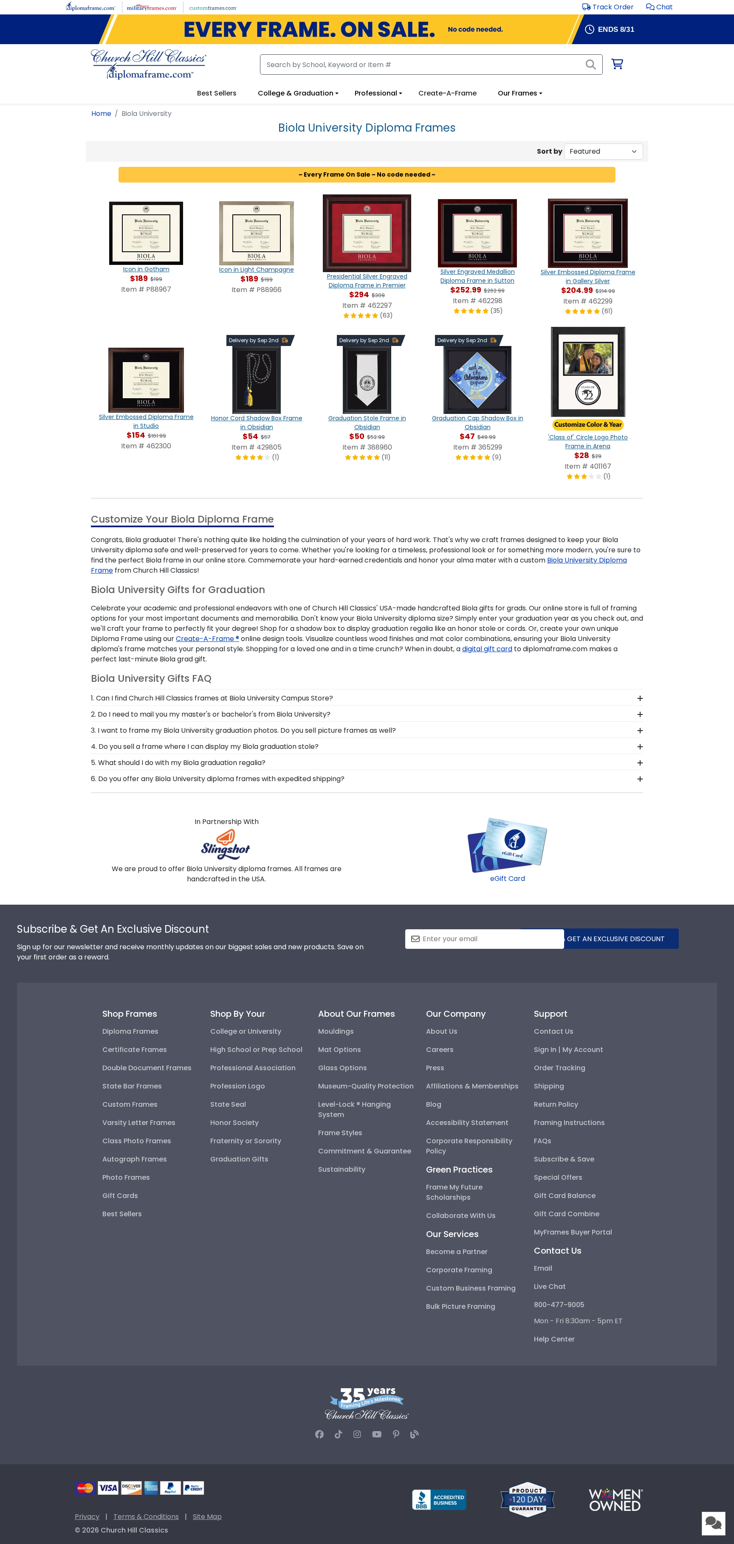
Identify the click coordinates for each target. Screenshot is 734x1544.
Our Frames (517, 93)
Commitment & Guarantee (364, 1151)
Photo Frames (126, 1177)
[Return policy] (527, 1499)
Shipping (549, 1086)
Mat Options (339, 1050)
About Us (441, 1031)
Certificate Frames (134, 1050)
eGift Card (507, 878)
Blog (433, 1104)
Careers (440, 1050)
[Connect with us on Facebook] (319, 1434)
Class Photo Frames (136, 1141)
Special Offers (558, 1177)
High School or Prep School (256, 1050)
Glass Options (342, 1068)
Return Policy (556, 1104)
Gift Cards (120, 1196)
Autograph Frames (134, 1159)
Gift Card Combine (566, 1214)
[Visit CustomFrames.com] (213, 6)
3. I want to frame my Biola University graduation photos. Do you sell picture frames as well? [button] (243, 730)
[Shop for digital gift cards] (508, 844)
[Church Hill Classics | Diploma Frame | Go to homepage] (148, 64)
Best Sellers (122, 1214)
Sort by (549, 151)
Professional (376, 93)
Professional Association (253, 1068)
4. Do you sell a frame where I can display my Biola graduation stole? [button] (205, 746)
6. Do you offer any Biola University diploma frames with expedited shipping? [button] (217, 779)
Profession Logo (237, 1086)
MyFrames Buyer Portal (573, 1232)
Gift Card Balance (565, 1196)
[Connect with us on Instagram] (357, 1434)
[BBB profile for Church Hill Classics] (439, 1499)
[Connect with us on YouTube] (377, 1434)
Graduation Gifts (239, 1159)
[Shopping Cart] (616, 65)
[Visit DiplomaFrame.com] (91, 6)
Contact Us (553, 1031)
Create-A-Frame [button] (447, 93)
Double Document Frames (147, 1068)
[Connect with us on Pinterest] (396, 1434)
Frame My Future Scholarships (454, 1192)
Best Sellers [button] (217, 93)
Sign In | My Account (568, 1050)
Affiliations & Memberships (472, 1086)
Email (543, 1268)
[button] (659, 7)
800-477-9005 (559, 1305)
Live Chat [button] (550, 1286)
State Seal (228, 1104)
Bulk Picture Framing (460, 1306)
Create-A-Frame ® (207, 639)
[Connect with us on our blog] (414, 1434)
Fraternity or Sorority (245, 1141)
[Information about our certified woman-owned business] (616, 1499)
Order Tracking (559, 1068)
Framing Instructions (569, 1123)
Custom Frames (130, 1104)
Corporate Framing (459, 1270)
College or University (245, 1031)
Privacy (87, 1517)
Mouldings (336, 1031)
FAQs (542, 1141)
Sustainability (341, 1169)
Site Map (207, 1517)
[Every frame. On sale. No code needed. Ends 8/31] (367, 29)
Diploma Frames (130, 1031)
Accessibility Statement (467, 1123)
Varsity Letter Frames (138, 1123)
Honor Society (234, 1123)
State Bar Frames (132, 1086)
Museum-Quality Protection (366, 1086)
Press (435, 1068)
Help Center (554, 1339)
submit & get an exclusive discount (599, 939)
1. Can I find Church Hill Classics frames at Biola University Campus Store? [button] (212, 698)
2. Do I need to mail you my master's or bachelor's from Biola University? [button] (210, 714)
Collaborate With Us (461, 1216)
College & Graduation (295, 93)
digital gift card (487, 649)
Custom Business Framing (471, 1288)
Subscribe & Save (564, 1159)
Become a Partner (457, 1252)
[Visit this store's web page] (226, 844)
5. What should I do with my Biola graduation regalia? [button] (178, 763)
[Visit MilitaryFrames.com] (152, 6)
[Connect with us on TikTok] (338, 1434)
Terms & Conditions (146, 1517)
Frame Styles (340, 1133)
